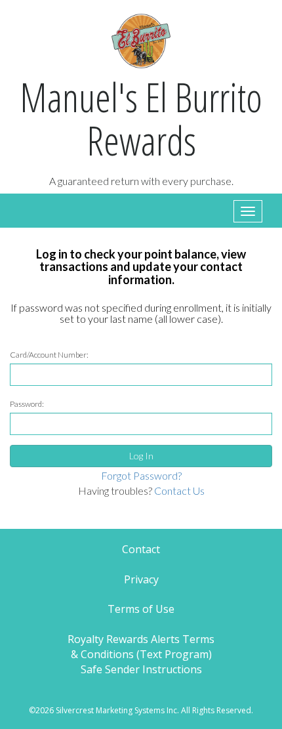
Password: (27, 404)
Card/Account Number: (49, 355)
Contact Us (179, 490)
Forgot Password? (141, 475)
